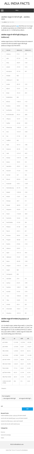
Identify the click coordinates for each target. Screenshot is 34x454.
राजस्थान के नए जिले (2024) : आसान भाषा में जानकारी (12, 421)
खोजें (2, 406)
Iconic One (8, 450)
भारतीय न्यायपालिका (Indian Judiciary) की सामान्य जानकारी (13, 415)
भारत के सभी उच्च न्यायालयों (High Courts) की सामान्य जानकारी (14, 418)
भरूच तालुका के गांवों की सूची (8, 398)
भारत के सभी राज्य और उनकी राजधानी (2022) (10, 424)
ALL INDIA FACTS (17, 3)
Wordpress (25, 450)
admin (5, 22)
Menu (17, 10)
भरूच (17, 26)
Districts (3, 432)
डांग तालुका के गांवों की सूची (25, 398)
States (2, 437)
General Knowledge (6, 434)
